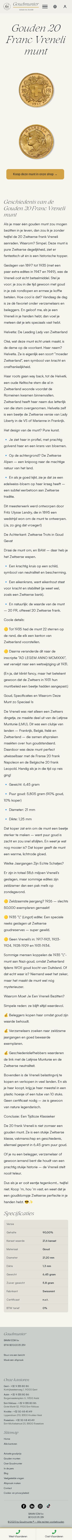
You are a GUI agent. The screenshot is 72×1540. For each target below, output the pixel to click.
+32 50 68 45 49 (22, 1411)
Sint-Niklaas (10, 1403)
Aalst (6, 1394)
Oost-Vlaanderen (54, 1536)
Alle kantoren (10, 1443)
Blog (6, 1473)
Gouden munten (12, 1458)
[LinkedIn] (32, 1506)
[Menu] (45, 6)
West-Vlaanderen (18, 1536)
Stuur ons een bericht (14, 1354)
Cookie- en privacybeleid (16, 1492)
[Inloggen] (65, 6)
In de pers (9, 1468)
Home (7, 1438)
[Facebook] (23, 1506)
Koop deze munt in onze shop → (35, 174)
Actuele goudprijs (12, 1453)
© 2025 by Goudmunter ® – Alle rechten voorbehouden (36, 1521)
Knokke (7, 1411)
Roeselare (9, 1420)
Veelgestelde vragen (14, 1478)
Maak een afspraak (13, 1359)
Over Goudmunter (13, 1463)
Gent (6, 1386)
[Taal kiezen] (55, 6)
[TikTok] (48, 1506)
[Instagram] (40, 1506)
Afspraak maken (12, 1483)
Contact (8, 1488)
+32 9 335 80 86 (20, 1386)
